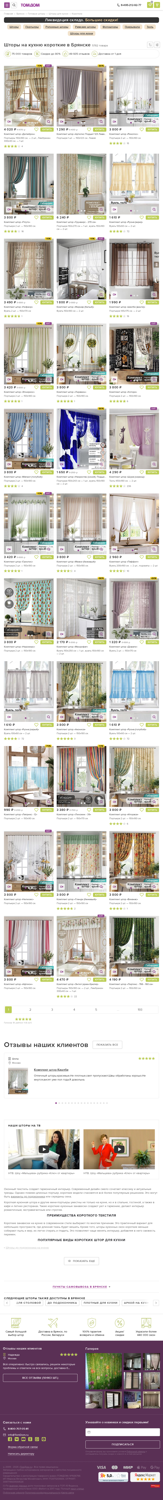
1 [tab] (56, 1103)
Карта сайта (67, 1492)
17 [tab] (107, 1103)
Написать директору (21, 1453)
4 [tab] (65, 1103)
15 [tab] (100, 1103)
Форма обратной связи (23, 1446)
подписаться (123, 1444)
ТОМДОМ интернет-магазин (30, 5)
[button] (12, 96)
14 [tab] (97, 1103)
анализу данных (18, 1485)
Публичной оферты (136, 1451)
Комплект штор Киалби (51, 1070)
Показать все (107, 1044)
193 (140, 1009)
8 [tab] (78, 1103)
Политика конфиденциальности (43, 1492)
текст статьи (77, 1488)
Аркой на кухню (138, 1303)
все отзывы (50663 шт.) (40, 1377)
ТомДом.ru (26, 1466)
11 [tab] (88, 1103)
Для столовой (28, 1303)
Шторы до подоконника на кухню (27, 1247)
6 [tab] (72, 1103)
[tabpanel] (81, 1076)
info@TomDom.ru (18, 1434)
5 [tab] (69, 1103)
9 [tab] (81, 1103)
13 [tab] (94, 1103)
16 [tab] (104, 1103)
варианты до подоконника (28, 1196)
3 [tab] (62, 1103)
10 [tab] (84, 1103)
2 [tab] (59, 1103)
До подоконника (62, 1303)
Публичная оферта (13, 1492)
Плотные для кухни (100, 1303)
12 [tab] (91, 1103)
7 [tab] (75, 1103)
